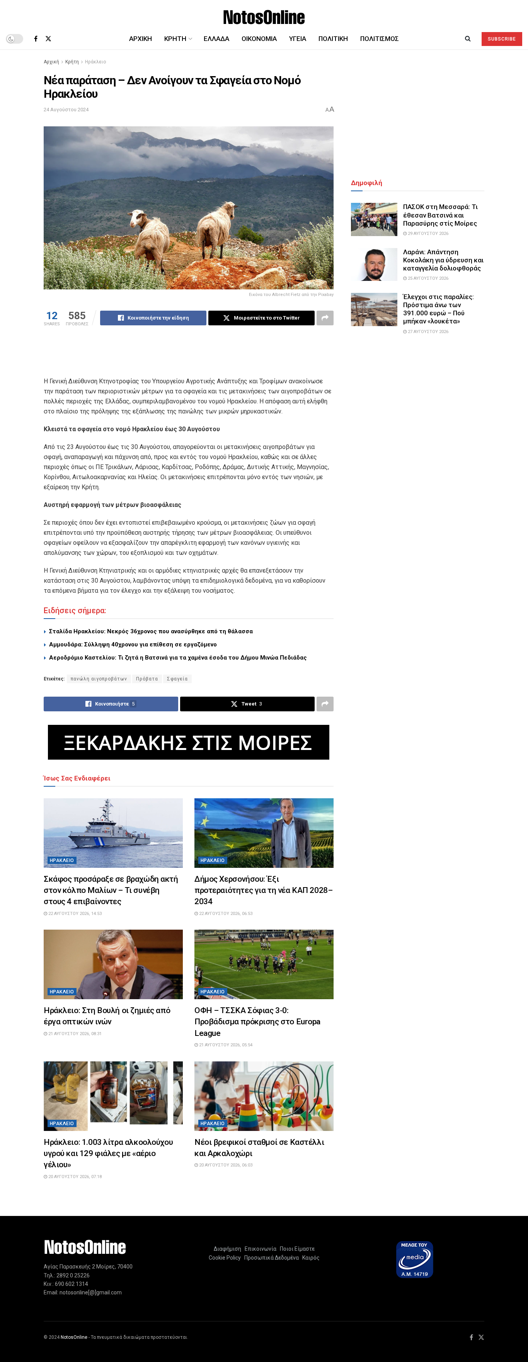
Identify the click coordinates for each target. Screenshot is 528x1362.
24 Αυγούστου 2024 (66, 109)
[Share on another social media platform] (325, 318)
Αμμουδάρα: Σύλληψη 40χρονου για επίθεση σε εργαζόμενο (133, 644)
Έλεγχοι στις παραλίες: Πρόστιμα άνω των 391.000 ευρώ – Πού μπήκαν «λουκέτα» (438, 309)
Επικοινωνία (260, 1249)
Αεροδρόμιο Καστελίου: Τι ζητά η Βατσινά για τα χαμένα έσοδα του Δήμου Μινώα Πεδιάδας (178, 657)
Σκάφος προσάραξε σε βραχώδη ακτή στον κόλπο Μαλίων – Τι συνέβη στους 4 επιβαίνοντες (111, 890)
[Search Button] (468, 38)
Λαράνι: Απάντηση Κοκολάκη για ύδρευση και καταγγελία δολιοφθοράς (443, 260)
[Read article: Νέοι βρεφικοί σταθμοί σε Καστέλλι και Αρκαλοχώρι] (264, 1096)
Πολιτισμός (379, 39)
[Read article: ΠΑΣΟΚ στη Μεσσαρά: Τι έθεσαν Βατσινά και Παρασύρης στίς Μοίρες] (374, 219)
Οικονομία (259, 39)
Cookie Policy (225, 1258)
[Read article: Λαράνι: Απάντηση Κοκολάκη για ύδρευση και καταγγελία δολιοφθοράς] (374, 264)
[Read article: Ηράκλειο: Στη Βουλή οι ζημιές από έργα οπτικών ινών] (113, 964)
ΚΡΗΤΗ (175, 39)
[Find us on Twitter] (48, 39)
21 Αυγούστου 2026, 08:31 (74, 1033)
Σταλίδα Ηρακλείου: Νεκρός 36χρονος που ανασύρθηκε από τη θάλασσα (151, 631)
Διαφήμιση (227, 1249)
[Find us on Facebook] (35, 39)
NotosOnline (74, 1337)
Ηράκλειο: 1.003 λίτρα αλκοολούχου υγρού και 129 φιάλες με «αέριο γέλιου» (108, 1154)
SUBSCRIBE (502, 39)
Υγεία (297, 39)
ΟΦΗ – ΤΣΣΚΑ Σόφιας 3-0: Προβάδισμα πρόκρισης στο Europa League (257, 1022)
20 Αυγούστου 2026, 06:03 (225, 1165)
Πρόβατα (147, 679)
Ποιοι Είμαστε (296, 1249)
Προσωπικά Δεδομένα (270, 1258)
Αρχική (140, 39)
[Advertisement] (188, 356)
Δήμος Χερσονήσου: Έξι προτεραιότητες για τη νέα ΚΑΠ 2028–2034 (263, 890)
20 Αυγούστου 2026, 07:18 (74, 1176)
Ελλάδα (216, 39)
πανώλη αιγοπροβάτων (99, 679)
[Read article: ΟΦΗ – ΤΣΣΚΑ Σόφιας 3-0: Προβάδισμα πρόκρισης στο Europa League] (264, 964)
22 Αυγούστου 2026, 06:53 (225, 913)
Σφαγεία (177, 679)
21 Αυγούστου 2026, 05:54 (225, 1044)
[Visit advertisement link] (189, 742)
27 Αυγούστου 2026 (427, 331)
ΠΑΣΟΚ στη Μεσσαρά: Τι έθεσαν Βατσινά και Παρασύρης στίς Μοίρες (440, 215)
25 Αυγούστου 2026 (427, 278)
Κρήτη (72, 62)
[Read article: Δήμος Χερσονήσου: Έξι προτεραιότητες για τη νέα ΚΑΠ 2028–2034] (264, 833)
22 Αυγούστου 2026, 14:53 (74, 913)
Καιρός (310, 1258)
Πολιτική (333, 39)
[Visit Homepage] (264, 14)
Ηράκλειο (95, 62)
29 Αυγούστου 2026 (427, 233)
